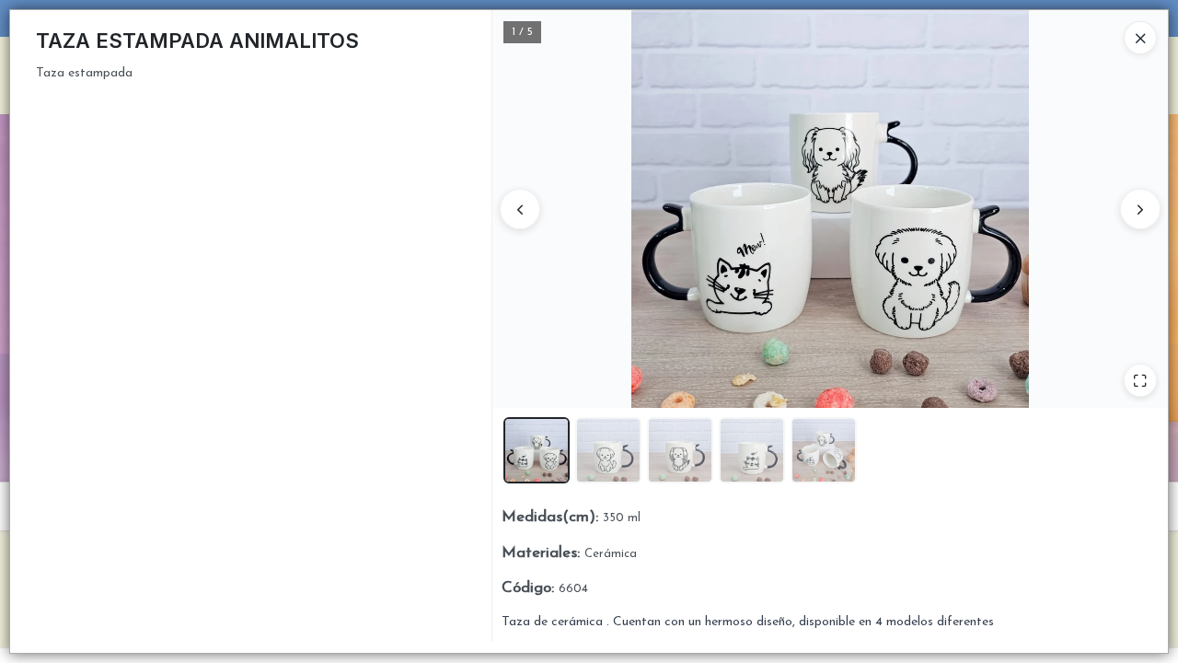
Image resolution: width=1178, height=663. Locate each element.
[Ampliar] (1140, 380)
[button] (536, 450)
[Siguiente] (1140, 209)
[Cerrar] (1140, 37)
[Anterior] (520, 209)
